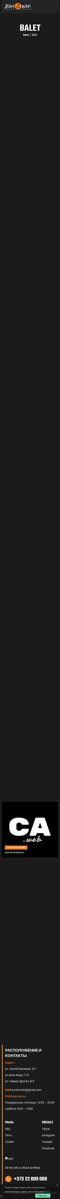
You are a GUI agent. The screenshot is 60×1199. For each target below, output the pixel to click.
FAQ (7, 1129)
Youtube (47, 1142)
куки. (47, 1191)
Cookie (9, 1142)
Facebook (48, 1149)
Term (8, 1136)
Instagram (48, 1136)
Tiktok (46, 1129)
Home (26, 35)
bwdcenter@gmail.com (23, 1090)
